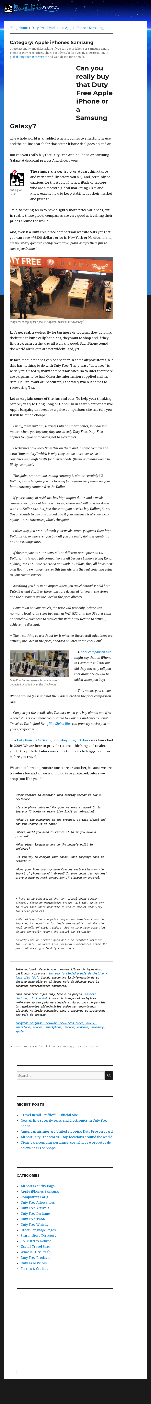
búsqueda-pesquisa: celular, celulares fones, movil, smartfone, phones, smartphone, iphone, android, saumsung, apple (61, 1027)
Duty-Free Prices (34, 1263)
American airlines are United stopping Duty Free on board (67, 1131)
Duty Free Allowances (38, 1202)
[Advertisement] (65, 1322)
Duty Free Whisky (35, 1224)
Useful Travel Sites (36, 1247)
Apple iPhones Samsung (56, 1046)
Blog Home (19, 28)
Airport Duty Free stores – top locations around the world (66, 1137)
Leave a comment (87, 1046)
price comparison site (96, 652)
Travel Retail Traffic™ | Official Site (49, 1115)
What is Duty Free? (35, 1252)
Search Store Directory (38, 1236)
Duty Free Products (36, 1258)
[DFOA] (31, 8)
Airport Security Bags (38, 1186)
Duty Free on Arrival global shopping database (53, 740)
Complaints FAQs (34, 1197)
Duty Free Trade (33, 1219)
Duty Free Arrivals (35, 1208)
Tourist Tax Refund (36, 1241)
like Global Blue (60, 724)
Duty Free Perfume (35, 1213)
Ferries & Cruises (34, 1269)
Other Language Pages (38, 1230)
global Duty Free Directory (27, 57)
